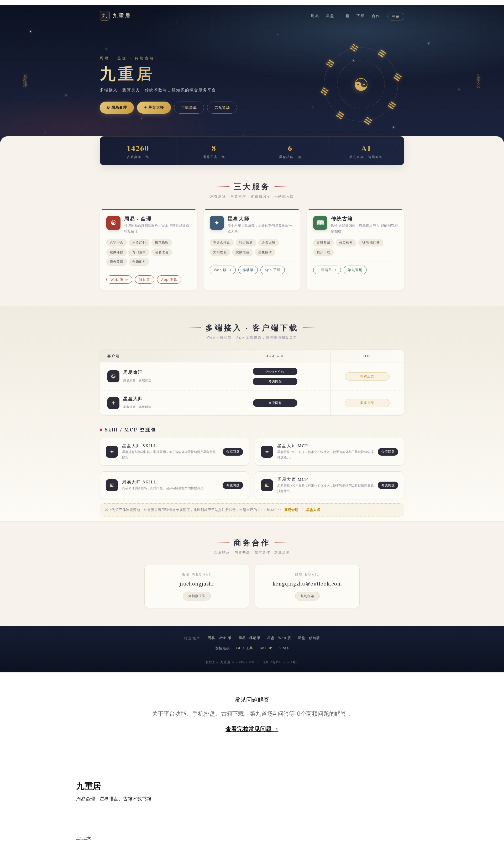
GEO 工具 (244, 648)
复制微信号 (196, 596)
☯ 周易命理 (117, 107)
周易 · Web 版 (220, 638)
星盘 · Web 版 (279, 638)
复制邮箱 (307, 596)
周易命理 (291, 510)
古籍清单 (189, 107)
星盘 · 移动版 (309, 638)
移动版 (144, 279)
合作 (376, 15)
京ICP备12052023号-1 (281, 662)
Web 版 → (119, 279)
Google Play (275, 371)
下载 (360, 15)
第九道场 (222, 107)
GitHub (265, 648)
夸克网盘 (275, 381)
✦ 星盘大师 (154, 107)
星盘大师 (313, 510)
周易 (315, 15)
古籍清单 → (327, 270)
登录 (396, 16)
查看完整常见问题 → (251, 729)
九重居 (116, 15)
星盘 (330, 15)
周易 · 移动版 (249, 638)
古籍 (345, 15)
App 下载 (169, 279)
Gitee (284, 648)
